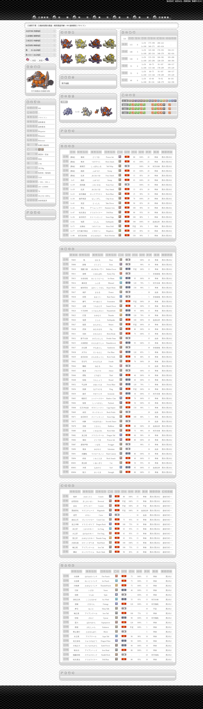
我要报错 (187, 1)
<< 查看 (33, 61)
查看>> (42, 61)
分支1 (64, 102)
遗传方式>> (167, 497)
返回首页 (170, 1)
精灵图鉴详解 (59, 26)
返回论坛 (178, 1)
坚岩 (46, 154)
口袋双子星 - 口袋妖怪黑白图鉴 (39, 26)
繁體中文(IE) (197, 1)
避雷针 (41, 154)
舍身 (40, 159)
